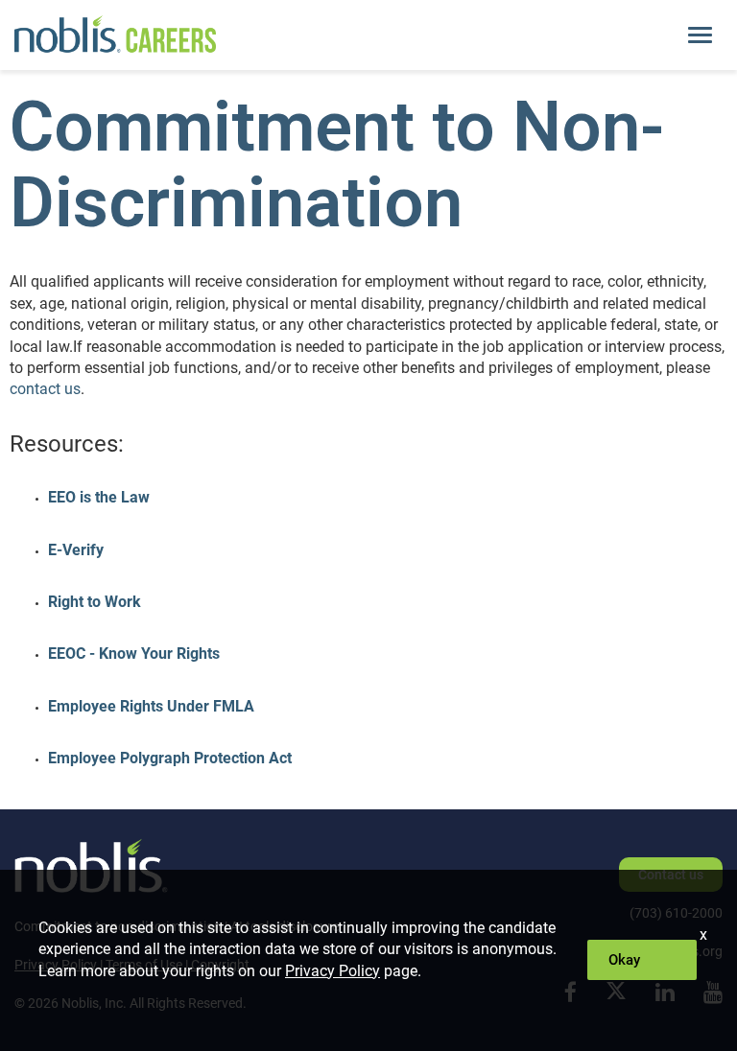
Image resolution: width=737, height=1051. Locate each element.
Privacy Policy (332, 971)
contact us (45, 389)
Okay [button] (624, 960)
